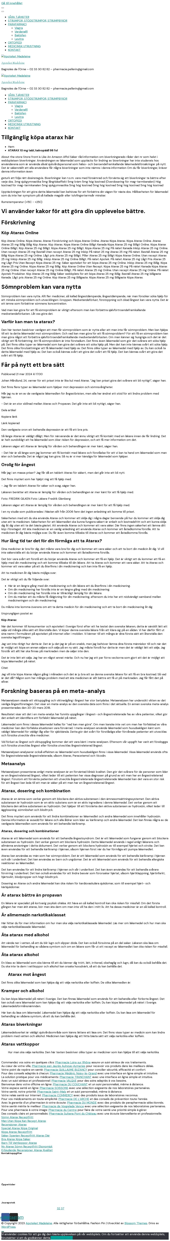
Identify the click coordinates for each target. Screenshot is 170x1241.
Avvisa (69, 1238)
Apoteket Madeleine (13, 63)
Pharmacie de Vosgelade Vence (63, 1106)
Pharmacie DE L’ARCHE (73, 1099)
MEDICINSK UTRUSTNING (24, 46)
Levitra (19, 39)
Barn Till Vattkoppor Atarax (19, 1143)
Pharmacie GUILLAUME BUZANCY (65, 1070)
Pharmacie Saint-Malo (51, 1091)
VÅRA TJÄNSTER (18, 17)
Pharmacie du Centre (62, 1110)
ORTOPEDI (15, 42)
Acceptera (58, 1238)
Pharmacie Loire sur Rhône (73, 1062)
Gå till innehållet (11, 3)
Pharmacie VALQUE (64, 1080)
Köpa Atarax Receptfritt (16, 1132)
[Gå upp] (2, 1231)
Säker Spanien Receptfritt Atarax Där (25, 1135)
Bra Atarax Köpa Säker (15, 1139)
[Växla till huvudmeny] (2, 7)
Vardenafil (21, 31)
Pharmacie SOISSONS (54, 1088)
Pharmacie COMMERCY (57, 1095)
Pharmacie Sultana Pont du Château (72, 1113)
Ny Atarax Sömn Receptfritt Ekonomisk (26, 1146)
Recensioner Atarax (14, 1124)
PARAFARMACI (17, 24)
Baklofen (20, 35)
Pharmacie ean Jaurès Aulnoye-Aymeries (58, 1066)
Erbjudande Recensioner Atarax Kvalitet (27, 1150)
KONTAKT (14, 50)
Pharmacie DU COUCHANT (70, 1084)
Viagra (19, 28)
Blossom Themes (136, 1223)
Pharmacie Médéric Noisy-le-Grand (73, 1073)
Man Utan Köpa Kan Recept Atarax (23, 1121)
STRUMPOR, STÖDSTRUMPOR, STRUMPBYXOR (37, 20)
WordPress (8, 1227)
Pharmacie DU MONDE (82, 1102)
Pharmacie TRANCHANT (75, 1077)
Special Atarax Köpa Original (19, 1128)
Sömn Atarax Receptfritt (17, 1117)
